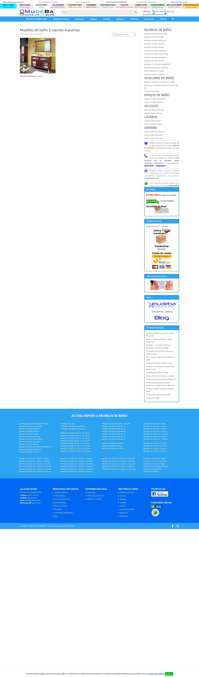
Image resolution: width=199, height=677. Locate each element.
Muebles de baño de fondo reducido (116, 423)
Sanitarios (124, 513)
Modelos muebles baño (36, 19)
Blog (56, 516)
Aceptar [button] (169, 674)
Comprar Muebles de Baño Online (159, 363)
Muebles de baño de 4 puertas (155, 451)
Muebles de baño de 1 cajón (154, 423)
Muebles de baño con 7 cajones (155, 439)
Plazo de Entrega (60, 506)
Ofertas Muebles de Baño (154, 71)
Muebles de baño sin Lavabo (113, 448)
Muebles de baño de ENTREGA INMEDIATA (35, 447)
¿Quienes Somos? (61, 492)
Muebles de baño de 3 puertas (155, 448)
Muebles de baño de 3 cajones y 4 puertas (76, 466)
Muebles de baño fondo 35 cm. (114, 426)
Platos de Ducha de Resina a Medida (160, 376)
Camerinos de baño (151, 471)
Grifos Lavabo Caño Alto (153, 138)
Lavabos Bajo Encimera (153, 124)
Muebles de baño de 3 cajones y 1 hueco (76, 471)
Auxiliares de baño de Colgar (154, 458)
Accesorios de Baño (127, 509)
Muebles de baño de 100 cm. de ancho (75, 446)
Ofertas (163, 19)
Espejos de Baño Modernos (154, 99)
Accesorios (149, 19)
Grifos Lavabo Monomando (154, 131)
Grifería (123, 506)
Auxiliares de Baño (127, 492)
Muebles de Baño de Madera (155, 57)
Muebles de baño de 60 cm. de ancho (74, 435)
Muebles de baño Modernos (30, 429)
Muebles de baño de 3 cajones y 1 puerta (76, 458)
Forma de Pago (60, 502)
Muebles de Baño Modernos (155, 40)
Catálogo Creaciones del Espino (72, 429)
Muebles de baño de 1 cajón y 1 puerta (34, 458)
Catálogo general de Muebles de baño (33, 423)
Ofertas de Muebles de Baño (113, 443)
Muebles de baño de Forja (29, 452)
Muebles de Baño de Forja (154, 61)
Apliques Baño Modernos (154, 110)
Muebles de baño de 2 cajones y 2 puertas (35, 466)
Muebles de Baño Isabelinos (155, 50)
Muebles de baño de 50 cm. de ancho (74, 433)
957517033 (159, 11)
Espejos (93, 19)
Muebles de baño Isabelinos (30, 436)
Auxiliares (79, 19)
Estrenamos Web (152, 398)
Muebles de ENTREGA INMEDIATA (157, 64)
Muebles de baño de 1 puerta (154, 443)
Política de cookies (94, 499)
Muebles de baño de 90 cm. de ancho (74, 443)
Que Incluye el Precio (62, 499)
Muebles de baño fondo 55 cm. (114, 436)
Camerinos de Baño (151, 91)
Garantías (58, 509)
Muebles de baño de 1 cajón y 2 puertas (34, 461)
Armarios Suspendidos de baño (155, 466)
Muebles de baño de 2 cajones (155, 426)
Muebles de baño (61, 19)
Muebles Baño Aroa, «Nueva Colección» (161, 379)
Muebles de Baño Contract (154, 74)
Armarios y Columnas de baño (155, 461)
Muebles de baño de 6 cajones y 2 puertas (118, 466)
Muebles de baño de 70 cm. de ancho (74, 438)
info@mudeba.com (151, 178)
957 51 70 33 (32, 495)
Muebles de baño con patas (29, 441)
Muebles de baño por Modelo (30, 426)
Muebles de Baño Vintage (154, 47)
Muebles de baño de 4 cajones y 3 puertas (118, 461)
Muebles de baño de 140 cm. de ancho (75, 451)
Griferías (134, 19)
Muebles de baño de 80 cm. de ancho (74, 441)
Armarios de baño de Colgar (154, 464)
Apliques (120, 19)
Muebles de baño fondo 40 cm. (114, 429)
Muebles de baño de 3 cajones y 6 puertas (76, 469)
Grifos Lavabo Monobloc (153, 135)
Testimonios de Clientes (63, 513)
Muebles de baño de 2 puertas (155, 446)
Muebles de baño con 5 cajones (155, 434)
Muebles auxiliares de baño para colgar (159, 82)
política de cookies (156, 674)
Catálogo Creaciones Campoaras (72, 426)
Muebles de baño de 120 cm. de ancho (75, 448)
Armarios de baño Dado (152, 469)
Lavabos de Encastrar (152, 121)
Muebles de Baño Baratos (154, 37)
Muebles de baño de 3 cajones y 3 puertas (76, 464)
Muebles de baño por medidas (156, 67)
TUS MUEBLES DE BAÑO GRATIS (158, 395)
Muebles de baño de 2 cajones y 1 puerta (35, 464)
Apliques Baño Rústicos (153, 113)
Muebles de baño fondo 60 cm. (114, 439)
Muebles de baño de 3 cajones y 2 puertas (76, 461)
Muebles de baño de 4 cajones (155, 431)
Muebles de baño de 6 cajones (155, 436)
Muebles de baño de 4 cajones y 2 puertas (118, 458)
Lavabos (106, 19)
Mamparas (124, 516)
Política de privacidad (95, 496)
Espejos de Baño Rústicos (154, 102)
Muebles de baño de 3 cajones (155, 429)
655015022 (170, 11)
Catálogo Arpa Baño (68, 423)
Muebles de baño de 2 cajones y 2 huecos (35, 471)
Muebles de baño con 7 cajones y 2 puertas (118, 469)
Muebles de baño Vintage (29, 434)
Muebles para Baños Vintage (157, 372)
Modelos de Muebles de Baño (155, 34)
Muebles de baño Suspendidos (31, 439)
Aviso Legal (91, 492)
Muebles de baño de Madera (30, 449)
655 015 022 (32, 498)
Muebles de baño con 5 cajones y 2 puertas (118, 464)
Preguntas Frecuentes (179, 2)
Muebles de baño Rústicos (29, 431)
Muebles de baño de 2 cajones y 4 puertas (35, 469)
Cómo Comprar (60, 496)
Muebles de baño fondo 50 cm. (114, 434)
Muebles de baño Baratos (29, 444)
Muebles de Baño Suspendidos (156, 54)
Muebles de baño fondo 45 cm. (114, 431)
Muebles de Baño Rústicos (154, 44)
